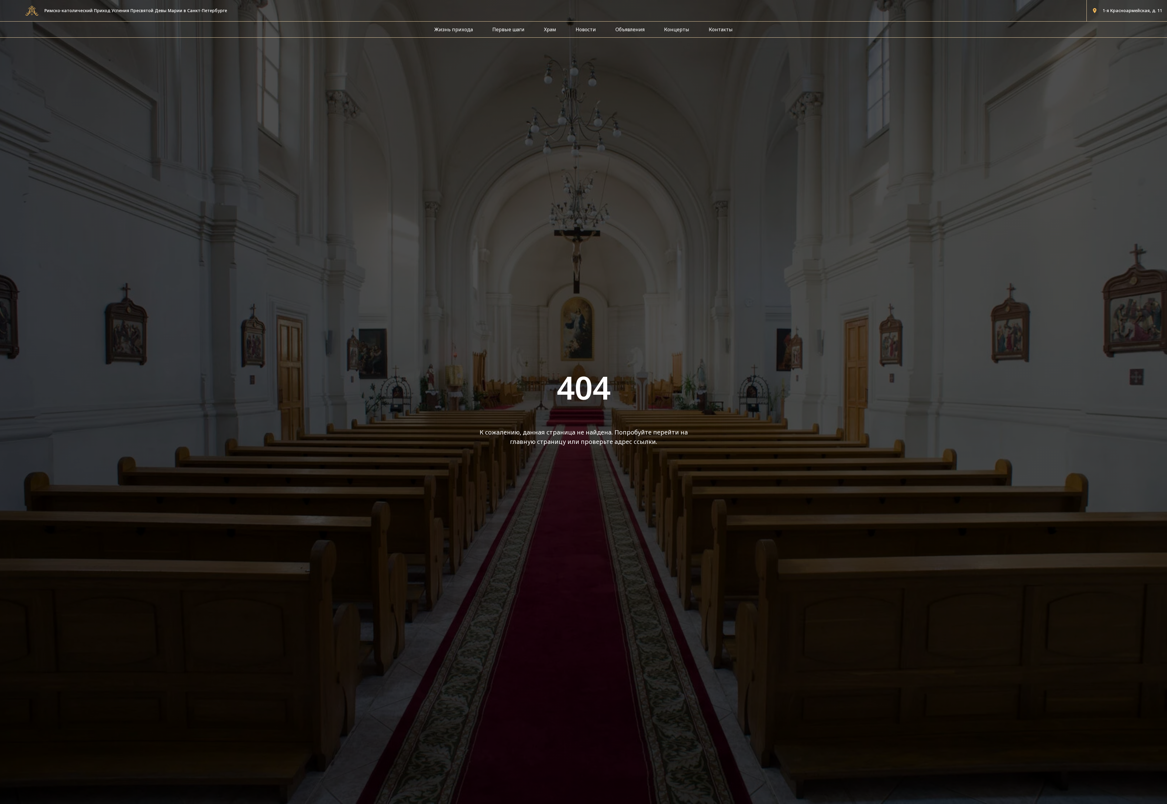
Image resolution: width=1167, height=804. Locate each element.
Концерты (676, 29)
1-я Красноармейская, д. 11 (1132, 10)
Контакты (721, 29)
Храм (550, 29)
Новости (586, 29)
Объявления (630, 29)
